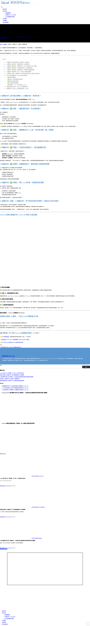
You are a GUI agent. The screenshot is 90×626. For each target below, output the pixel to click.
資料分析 (19, 347)
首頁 (1, 44)
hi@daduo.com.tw (10, 565)
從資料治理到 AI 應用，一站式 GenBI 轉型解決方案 (17, 86)
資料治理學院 (5, 624)
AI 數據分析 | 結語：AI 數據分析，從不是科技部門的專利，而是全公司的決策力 (23, 73)
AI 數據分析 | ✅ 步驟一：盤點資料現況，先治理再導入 (18, 64)
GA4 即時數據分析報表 (12, 596)
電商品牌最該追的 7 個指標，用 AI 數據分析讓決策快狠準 (12, 380)
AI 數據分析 (36, 476)
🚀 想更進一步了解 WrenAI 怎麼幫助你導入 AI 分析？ (18, 88)
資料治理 (43, 507)
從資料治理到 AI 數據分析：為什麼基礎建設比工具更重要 (12, 374)
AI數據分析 (5, 347)
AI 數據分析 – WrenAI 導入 (12, 598)
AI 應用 (1, 347)
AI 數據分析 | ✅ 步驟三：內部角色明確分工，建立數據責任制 (19, 67)
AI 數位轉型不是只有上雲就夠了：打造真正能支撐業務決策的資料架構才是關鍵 (16, 376)
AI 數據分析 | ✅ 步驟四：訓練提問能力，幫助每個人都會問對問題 (20, 69)
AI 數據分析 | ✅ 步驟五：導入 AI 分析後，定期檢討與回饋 (19, 71)
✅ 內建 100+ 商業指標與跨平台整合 (15, 79)
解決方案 (4, 612)
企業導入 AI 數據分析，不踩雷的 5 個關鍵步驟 (9, 378)
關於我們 (4, 611)
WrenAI (13, 347)
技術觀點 (5, 44)
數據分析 (16, 347)
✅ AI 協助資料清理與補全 (13, 82)
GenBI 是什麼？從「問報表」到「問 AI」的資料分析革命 (12, 373)
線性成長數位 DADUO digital (8, 356)
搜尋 (1, 365)
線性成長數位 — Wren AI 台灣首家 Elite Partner (17, 84)
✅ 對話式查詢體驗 (12, 77)
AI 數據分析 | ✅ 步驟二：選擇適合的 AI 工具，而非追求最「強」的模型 (22, 66)
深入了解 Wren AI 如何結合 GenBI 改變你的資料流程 (12, 342)
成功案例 (4, 620)
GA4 (8, 347)
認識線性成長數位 (13, 589)
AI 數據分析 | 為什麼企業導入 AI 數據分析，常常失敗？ (18, 62)
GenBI (10, 347)
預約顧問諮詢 (6, 336)
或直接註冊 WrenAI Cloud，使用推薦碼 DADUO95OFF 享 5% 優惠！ (15, 339)
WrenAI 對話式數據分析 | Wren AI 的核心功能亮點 (17, 75)
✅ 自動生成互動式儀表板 (13, 81)
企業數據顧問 (7, 614)
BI (7, 347)
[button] (2, 6)
